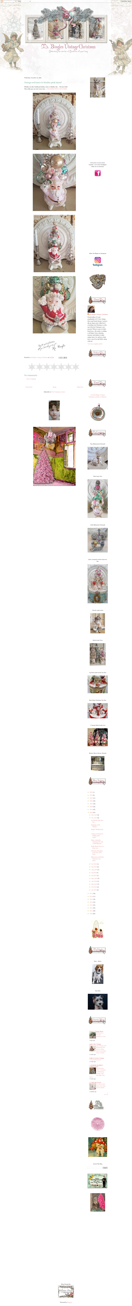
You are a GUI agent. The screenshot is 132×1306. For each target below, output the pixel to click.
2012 (91, 908)
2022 (91, 801)
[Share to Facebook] (64, 358)
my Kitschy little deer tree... (97, 821)
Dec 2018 (94, 815)
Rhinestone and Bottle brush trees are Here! (97, 858)
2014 (91, 902)
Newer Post (29, 387)
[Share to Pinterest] (66, 358)
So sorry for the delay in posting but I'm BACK (100, 1085)
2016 (91, 896)
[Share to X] (63, 358)
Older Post (80, 387)
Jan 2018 (94, 890)
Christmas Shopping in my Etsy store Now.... (97, 852)
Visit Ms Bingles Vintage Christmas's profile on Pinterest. (98, 396)
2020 (91, 806)
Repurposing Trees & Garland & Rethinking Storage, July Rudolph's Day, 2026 (97, 1072)
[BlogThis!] (61, 358)
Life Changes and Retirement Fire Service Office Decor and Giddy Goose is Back (101, 1049)
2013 (91, 905)
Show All (106, 1093)
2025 (91, 792)
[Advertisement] (66, 62)
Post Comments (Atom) (58, 392)
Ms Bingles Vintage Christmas (98, 314)
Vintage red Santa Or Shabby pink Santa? (97, 835)
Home (54, 387)
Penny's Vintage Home (96, 1031)
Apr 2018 (94, 881)
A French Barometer (95, 1060)
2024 (91, 795)
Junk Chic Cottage (95, 1044)
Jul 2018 (94, 873)
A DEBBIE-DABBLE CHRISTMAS (96, 1066)
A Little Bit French (95, 1082)
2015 (91, 899)
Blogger (69, 1302)
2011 (91, 911)
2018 (91, 812)
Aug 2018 (94, 870)
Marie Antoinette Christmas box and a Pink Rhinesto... (97, 841)
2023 (91, 798)
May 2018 (94, 878)
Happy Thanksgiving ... (97, 830)
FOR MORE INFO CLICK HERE (57, 89)
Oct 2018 (94, 864)
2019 (91, 809)
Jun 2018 (94, 875)
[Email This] (59, 358)
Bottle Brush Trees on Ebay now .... (97, 847)
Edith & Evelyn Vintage (96, 1058)
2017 (91, 893)
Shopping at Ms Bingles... (95, 825)
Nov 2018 (94, 818)
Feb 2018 (94, 887)
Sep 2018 (94, 867)
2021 (91, 804)
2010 (91, 914)
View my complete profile (95, 344)
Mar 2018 (94, 884)
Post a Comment (31, 379)
